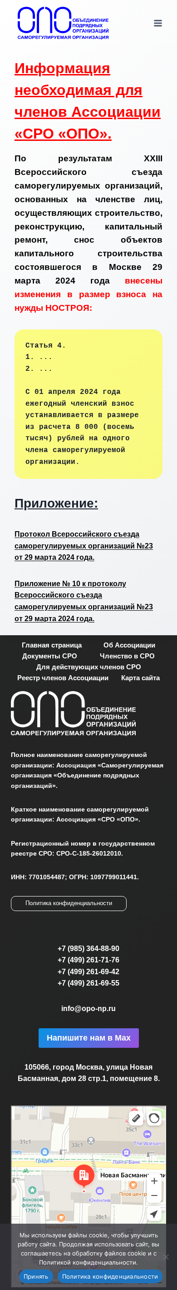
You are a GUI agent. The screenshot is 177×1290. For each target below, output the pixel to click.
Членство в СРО (127, 656)
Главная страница (52, 645)
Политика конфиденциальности (68, 903)
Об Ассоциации (129, 645)
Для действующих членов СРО (88, 667)
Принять (36, 1276)
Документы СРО (49, 656)
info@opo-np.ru (88, 1008)
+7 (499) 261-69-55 (88, 983)
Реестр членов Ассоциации (62, 678)
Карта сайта (140, 678)
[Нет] (165, 1256)
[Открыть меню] (157, 23)
